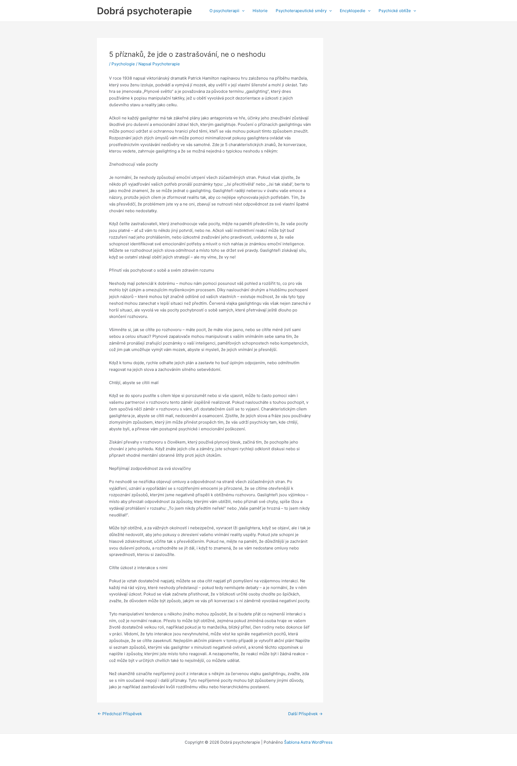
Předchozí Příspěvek (119, 714)
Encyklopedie (352, 10)
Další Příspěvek (305, 714)
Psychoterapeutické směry (301, 10)
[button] (241, 11)
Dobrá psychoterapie (144, 10)
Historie (260, 10)
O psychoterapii (224, 10)
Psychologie (123, 63)
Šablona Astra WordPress (308, 742)
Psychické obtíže (395, 10)
